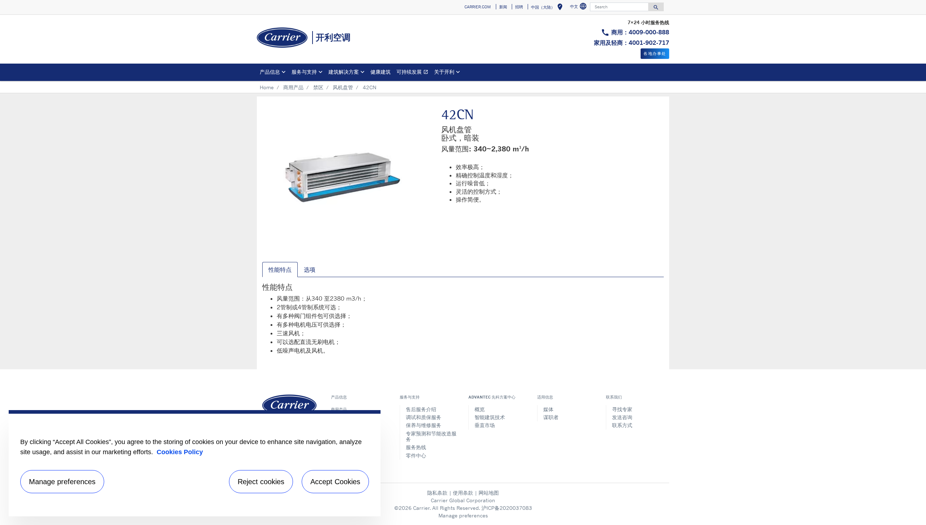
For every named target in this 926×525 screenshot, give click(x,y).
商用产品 (293, 87)
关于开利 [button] (444, 72)
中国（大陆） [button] (548, 8)
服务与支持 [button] (304, 72)
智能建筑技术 (490, 417)
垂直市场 (485, 425)
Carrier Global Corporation (463, 500)
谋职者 (550, 417)
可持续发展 (413, 73)
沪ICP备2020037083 (506, 508)
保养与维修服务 (423, 425)
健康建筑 (380, 72)
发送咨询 (622, 417)
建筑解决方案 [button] (343, 72)
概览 (480, 409)
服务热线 (416, 447)
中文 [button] (579, 7)
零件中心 (416, 455)
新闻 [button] (503, 6)
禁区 (318, 87)
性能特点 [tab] (280, 269)
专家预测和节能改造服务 (431, 436)
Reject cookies (261, 482)
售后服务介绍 (421, 409)
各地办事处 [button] (654, 53)
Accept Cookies (335, 482)
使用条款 (463, 493)
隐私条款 (437, 493)
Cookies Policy (180, 452)
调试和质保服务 (423, 417)
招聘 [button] (519, 6)
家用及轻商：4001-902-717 (631, 42)
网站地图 (489, 493)
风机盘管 (343, 87)
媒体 (548, 409)
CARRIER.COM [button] (477, 6)
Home (267, 87)
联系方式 (622, 425)
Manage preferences (463, 515)
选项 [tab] (309, 269)
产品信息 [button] (270, 72)
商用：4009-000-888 (640, 32)
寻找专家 (622, 409)
